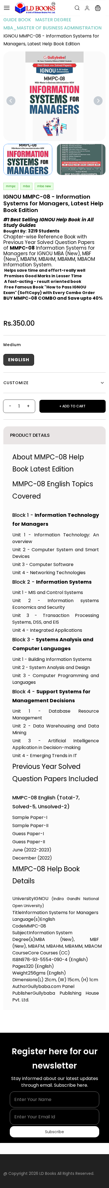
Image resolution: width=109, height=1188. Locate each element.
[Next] (98, 100)
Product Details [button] (30, 435)
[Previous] (10, 100)
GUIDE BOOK (17, 20)
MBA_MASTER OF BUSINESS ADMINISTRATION (52, 28)
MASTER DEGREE (53, 20)
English (18, 359)
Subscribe (54, 1132)
